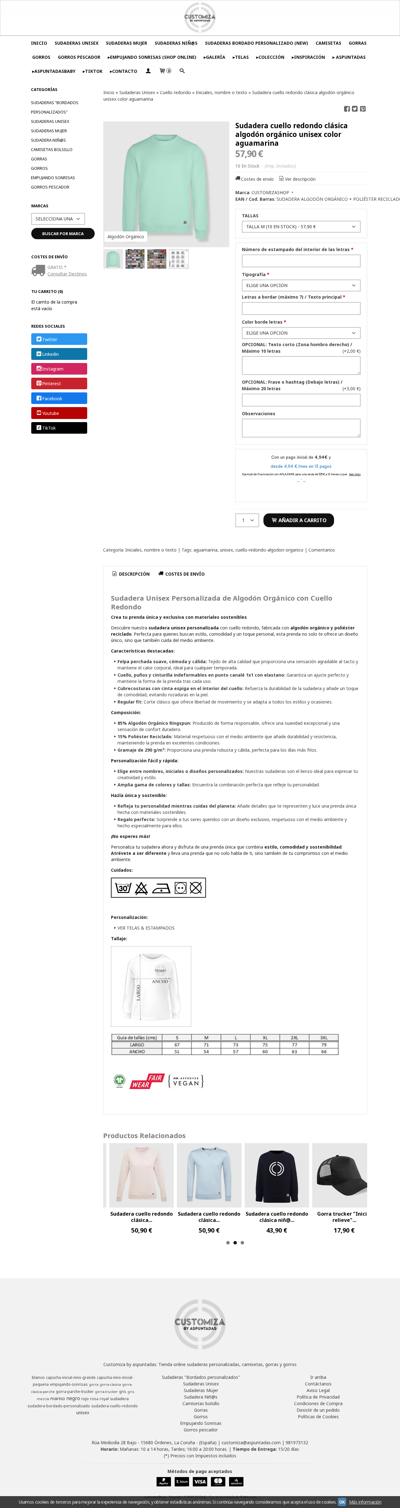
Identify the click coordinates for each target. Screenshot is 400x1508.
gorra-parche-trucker (75, 1391)
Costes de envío (257, 179)
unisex (226, 550)
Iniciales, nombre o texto (151, 550)
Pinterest (51, 384)
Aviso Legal (318, 1390)
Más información (365, 1502)
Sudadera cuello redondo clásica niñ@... (277, 1216)
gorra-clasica (110, 1384)
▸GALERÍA (214, 57)
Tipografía (255, 274)
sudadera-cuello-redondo (114, 1406)
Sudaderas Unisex (50, 121)
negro (73, 1398)
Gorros (39, 168)
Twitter (49, 339)
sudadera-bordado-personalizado (59, 1406)
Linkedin (50, 354)
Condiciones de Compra (318, 1403)
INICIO (39, 43)
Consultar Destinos (67, 274)
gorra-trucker (106, 1391)
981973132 (297, 1442)
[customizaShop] (200, 18)
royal (104, 1398)
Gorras (39, 159)
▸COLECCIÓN (270, 57)
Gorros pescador (50, 187)
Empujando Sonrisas (53, 177)
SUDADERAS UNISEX (76, 43)
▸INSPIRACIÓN (308, 57)
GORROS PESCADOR (79, 57)
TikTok (49, 428)
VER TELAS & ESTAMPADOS (146, 928)
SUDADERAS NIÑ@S (176, 43)
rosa (94, 1398)
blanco (38, 1377)
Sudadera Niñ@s (48, 140)
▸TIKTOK (92, 71)
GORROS (41, 57)
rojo (85, 1398)
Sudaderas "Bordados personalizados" (54, 107)
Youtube (50, 413)
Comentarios (321, 550)
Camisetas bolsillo (51, 149)
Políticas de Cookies (318, 1417)
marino (57, 1398)
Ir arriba (318, 1377)
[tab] (130, 574)
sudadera (119, 1398)
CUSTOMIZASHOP (270, 192)
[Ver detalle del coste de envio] (39, 271)
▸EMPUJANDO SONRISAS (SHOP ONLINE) (152, 57)
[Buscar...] (182, 71)
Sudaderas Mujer (49, 131)
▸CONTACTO (123, 71)
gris (122, 1391)
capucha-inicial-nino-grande (71, 1377)
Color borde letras (264, 322)
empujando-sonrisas (69, 1384)
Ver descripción (300, 179)
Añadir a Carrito (302, 520)
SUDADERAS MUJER (126, 43)
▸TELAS (241, 57)
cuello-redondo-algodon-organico (269, 550)
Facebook (52, 398)
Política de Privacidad (318, 1397)
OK (342, 1502)
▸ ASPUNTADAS (349, 57)
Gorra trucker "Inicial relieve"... (344, 1216)
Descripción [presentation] (134, 574)
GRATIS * (57, 267)
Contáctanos (318, 1384)
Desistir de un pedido (318, 1410)
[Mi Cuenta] (148, 71)
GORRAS (358, 43)
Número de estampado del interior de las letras (297, 249)
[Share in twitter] (355, 109)
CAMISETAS (328, 43)
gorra (93, 1384)
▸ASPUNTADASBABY (53, 71)
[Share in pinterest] (363, 109)
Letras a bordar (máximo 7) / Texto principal (293, 297)
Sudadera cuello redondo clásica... (141, 1216)
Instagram (52, 369)
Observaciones (258, 413)
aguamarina (205, 550)
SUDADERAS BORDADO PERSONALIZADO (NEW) (256, 43)
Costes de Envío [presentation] (184, 574)
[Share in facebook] (347, 109)
